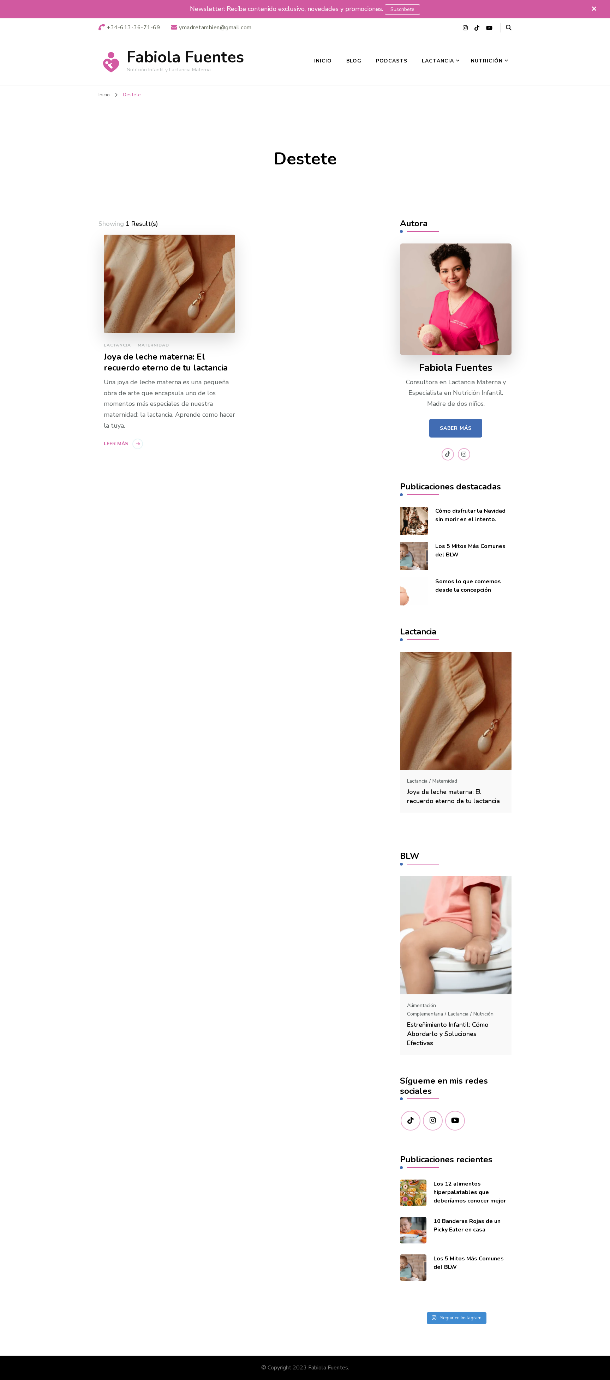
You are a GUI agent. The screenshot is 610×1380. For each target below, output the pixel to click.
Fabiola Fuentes (185, 57)
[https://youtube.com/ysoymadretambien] (455, 1121)
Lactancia (438, 61)
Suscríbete (402, 9)
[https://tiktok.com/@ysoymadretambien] (410, 1121)
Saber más (456, 428)
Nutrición (487, 61)
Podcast (482, 1014)
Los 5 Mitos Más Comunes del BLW (470, 550)
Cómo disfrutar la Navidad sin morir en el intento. (470, 515)
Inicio (323, 61)
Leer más (116, 443)
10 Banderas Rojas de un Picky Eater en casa (467, 1225)
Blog (353, 61)
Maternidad (153, 345)
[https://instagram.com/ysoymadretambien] (433, 1121)
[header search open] (509, 27)
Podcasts (391, 61)
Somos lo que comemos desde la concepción (468, 586)
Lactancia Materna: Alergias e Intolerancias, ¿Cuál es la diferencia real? (450, 809)
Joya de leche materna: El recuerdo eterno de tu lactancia (166, 362)
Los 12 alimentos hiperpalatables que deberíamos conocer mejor (469, 1192)
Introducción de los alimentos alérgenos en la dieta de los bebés (450, 1033)
